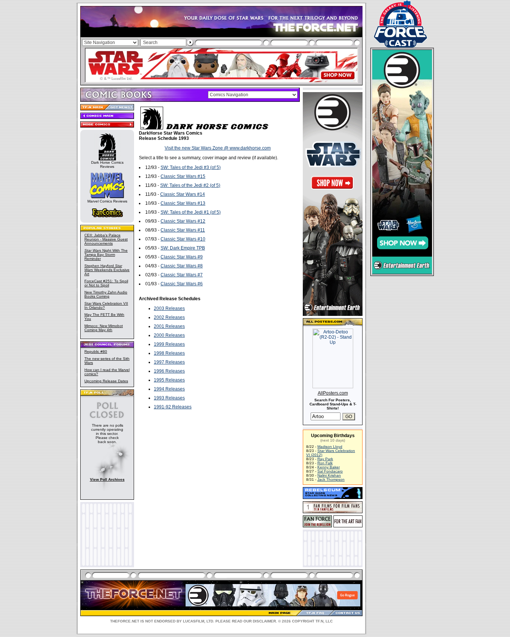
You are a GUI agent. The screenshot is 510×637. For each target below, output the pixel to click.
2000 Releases (169, 335)
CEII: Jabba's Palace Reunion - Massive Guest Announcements (106, 239)
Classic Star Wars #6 (182, 283)
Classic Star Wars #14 (182, 194)
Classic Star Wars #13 (183, 203)
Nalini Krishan (329, 475)
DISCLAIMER (264, 621)
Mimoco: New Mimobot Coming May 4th (103, 328)
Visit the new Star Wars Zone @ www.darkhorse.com (218, 148)
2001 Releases (169, 326)
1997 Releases (169, 362)
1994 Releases (169, 389)
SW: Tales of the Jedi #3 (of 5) (191, 167)
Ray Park (325, 459)
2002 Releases (169, 317)
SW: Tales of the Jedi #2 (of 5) (190, 185)
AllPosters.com (333, 393)
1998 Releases (169, 353)
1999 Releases (169, 344)
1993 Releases (169, 398)
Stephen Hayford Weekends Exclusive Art (107, 270)
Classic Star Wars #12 (183, 221)
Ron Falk (325, 463)
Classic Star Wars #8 (182, 266)
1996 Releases (169, 371)
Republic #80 (95, 351)
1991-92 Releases (173, 407)
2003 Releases (169, 308)
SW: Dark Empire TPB (183, 248)
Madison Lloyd (329, 447)
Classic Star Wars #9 (182, 257)
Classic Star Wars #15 (183, 176)
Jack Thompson (331, 479)
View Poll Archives (107, 479)
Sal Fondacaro (330, 471)
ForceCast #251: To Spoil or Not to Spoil (106, 283)
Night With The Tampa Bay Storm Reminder (106, 254)
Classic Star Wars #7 (182, 274)
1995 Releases (169, 380)
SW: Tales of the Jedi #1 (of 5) (191, 212)
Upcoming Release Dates (106, 381)
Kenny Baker (328, 467)
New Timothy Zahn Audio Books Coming (105, 294)
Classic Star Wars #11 (183, 230)
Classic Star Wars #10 (183, 239)
